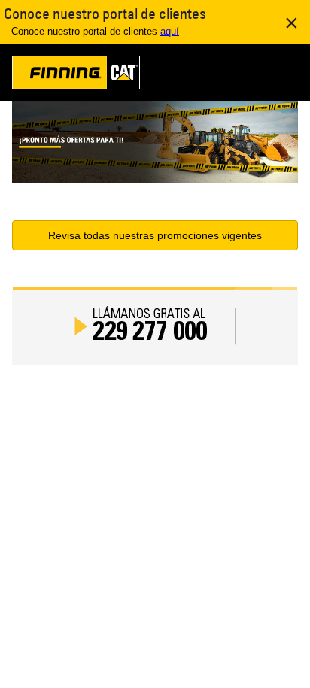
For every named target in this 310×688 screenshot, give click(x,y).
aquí (169, 31)
